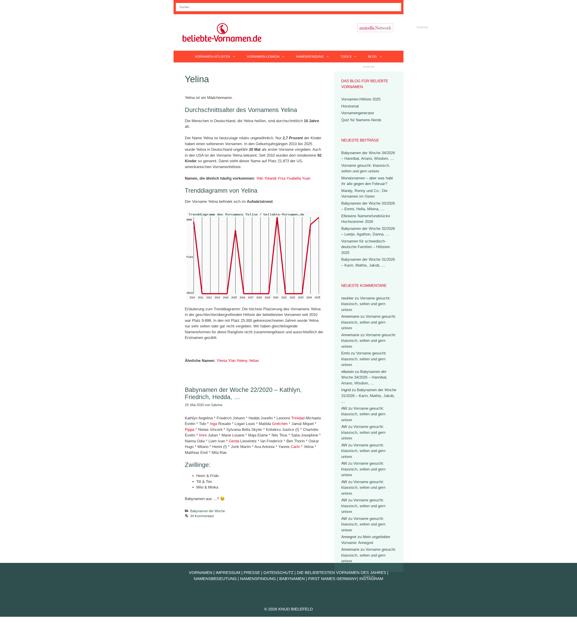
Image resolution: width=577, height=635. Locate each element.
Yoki (259, 178)
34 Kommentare (202, 516)
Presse (252, 572)
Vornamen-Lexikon (263, 56)
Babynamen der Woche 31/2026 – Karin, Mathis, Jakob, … (368, 396)
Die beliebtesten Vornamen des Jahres (341, 572)
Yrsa (281, 178)
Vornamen (200, 572)
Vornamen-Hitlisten (212, 56)
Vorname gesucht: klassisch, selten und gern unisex (365, 304)
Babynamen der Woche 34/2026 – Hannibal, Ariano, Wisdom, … (364, 377)
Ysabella (293, 178)
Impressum (228, 572)
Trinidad (298, 418)
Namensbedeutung (215, 578)
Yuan (306, 178)
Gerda (234, 441)
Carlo (295, 447)
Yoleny (242, 361)
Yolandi (270, 178)
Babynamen (292, 578)
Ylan (232, 361)
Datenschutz (278, 572)
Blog (372, 56)
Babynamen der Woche (207, 511)
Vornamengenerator (357, 113)
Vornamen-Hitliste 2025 (360, 99)
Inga (213, 424)
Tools (346, 56)
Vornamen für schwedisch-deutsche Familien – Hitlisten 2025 (365, 247)
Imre (203, 435)
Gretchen (280, 424)
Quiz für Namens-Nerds (361, 120)
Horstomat (350, 106)
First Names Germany (332, 578)
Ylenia (222, 361)
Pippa (189, 429)
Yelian (254, 361)
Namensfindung (310, 56)
